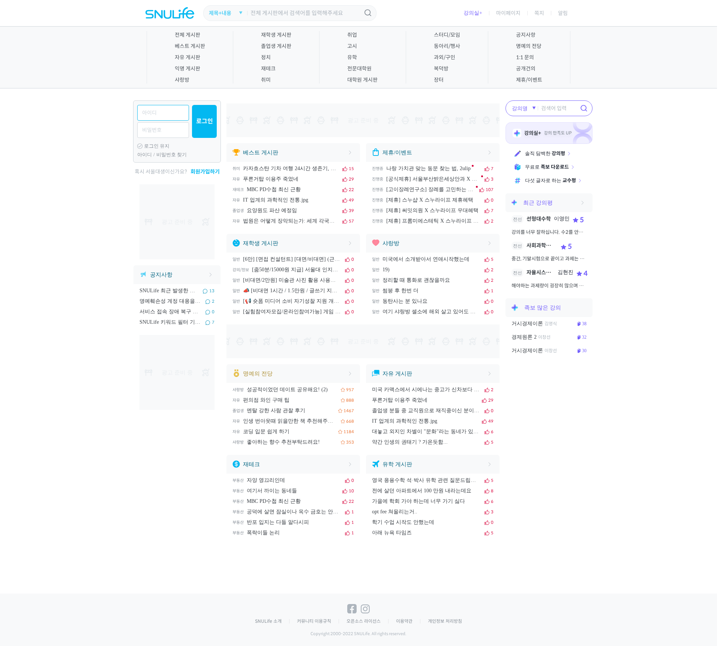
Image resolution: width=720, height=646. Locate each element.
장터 (439, 79)
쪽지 (539, 13)
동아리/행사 (447, 46)
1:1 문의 (525, 57)
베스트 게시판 (190, 46)
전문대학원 (359, 68)
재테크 (268, 68)
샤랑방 (182, 79)
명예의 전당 (529, 46)
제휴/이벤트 (529, 79)
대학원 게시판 (362, 79)
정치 (266, 57)
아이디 (144, 154)
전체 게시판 (187, 34)
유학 (352, 57)
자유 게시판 (187, 57)
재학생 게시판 (276, 34)
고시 (352, 46)
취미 (266, 79)
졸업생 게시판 (276, 46)
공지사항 (526, 34)
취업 (352, 34)
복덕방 (441, 68)
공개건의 (526, 68)
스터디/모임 (447, 34)
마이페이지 (508, 13)
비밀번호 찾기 (171, 154)
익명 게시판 (187, 68)
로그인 (204, 121)
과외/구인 (444, 57)
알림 (563, 13)
